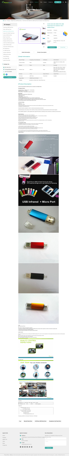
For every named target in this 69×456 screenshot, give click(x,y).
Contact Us (5, 445)
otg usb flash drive (28, 421)
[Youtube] (25, 447)
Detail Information (26, 52)
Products (8, 20)
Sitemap (11, 454)
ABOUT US (5, 439)
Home (27, 2)
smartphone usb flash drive (55, 421)
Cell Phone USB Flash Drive (40, 421)
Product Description (41, 52)
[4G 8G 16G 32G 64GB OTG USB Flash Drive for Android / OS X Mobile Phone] (29, 35)
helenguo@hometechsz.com (10, 69)
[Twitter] (20, 447)
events (45, 2)
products (36, 2)
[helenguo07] (31, 447)
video (41, 2)
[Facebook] (23, 447)
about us (31, 2)
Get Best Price (52, 47)
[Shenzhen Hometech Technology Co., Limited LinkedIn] (27, 447)
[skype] (7, 74)
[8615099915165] (29, 447)
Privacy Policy (6, 454)
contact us (50, 2)
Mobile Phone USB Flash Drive (16, 20)
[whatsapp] (4, 74)
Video (4, 441)
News (4, 443)
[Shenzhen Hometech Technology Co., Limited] (7, 2)
